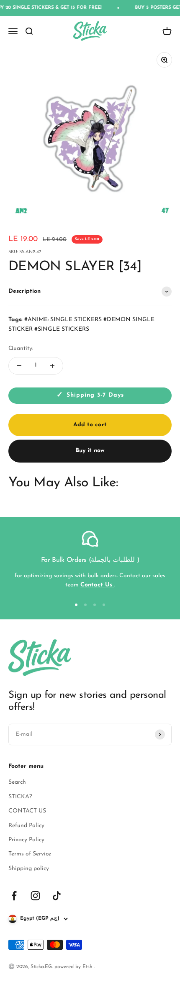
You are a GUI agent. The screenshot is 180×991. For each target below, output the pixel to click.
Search (17, 782)
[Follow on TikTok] (56, 895)
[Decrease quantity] (19, 365)
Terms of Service (29, 854)
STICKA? (20, 797)
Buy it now (90, 451)
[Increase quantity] (52, 365)
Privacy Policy (26, 840)
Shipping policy (28, 868)
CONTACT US (27, 811)
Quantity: (20, 348)
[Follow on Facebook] (14, 895)
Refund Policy (26, 825)
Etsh (88, 966)
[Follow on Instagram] (35, 895)
